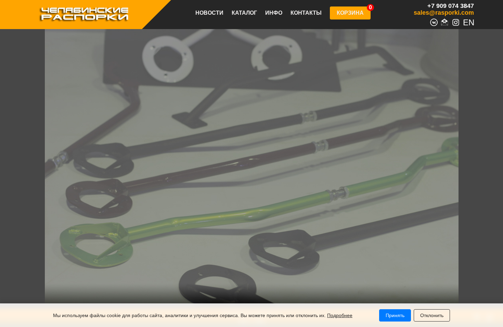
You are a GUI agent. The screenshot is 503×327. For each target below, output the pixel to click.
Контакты (306, 13)
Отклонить (431, 315)
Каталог (244, 13)
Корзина (350, 13)
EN (466, 21)
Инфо (273, 13)
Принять (395, 315)
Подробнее (339, 315)
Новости (209, 13)
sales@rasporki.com (444, 12)
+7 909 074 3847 (450, 5)
